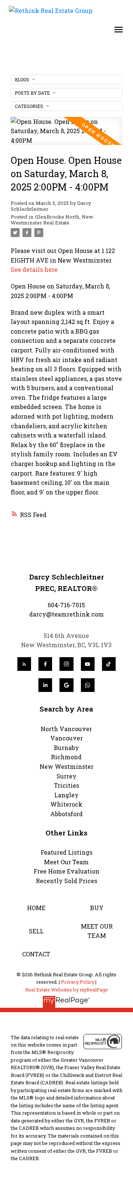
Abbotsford (66, 814)
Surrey (66, 776)
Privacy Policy (77, 982)
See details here (34, 269)
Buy (96, 908)
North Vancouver (66, 729)
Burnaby (66, 747)
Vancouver (66, 738)
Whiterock (66, 804)
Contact (36, 954)
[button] (24, 664)
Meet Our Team (66, 862)
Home (36, 908)
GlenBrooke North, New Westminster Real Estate (52, 219)
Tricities (66, 785)
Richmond (66, 757)
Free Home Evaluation (66, 871)
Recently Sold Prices (66, 881)
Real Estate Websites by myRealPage (66, 990)
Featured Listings (66, 852)
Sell (36, 931)
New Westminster (66, 766)
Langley (66, 795)
